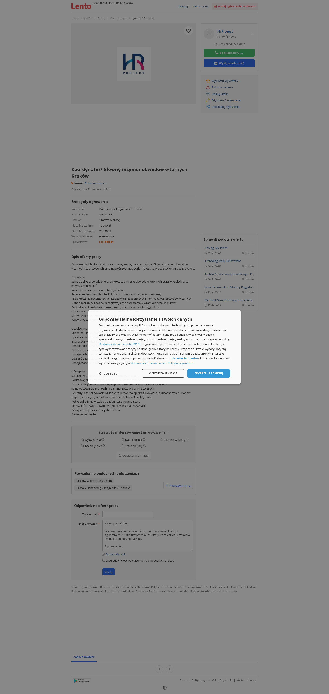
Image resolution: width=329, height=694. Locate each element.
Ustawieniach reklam (185, 358)
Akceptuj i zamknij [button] (208, 373)
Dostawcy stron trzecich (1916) (119, 344)
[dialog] (164, 347)
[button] (109, 373)
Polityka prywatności (181, 363)
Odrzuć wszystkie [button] (163, 373)
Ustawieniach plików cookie (148, 363)
